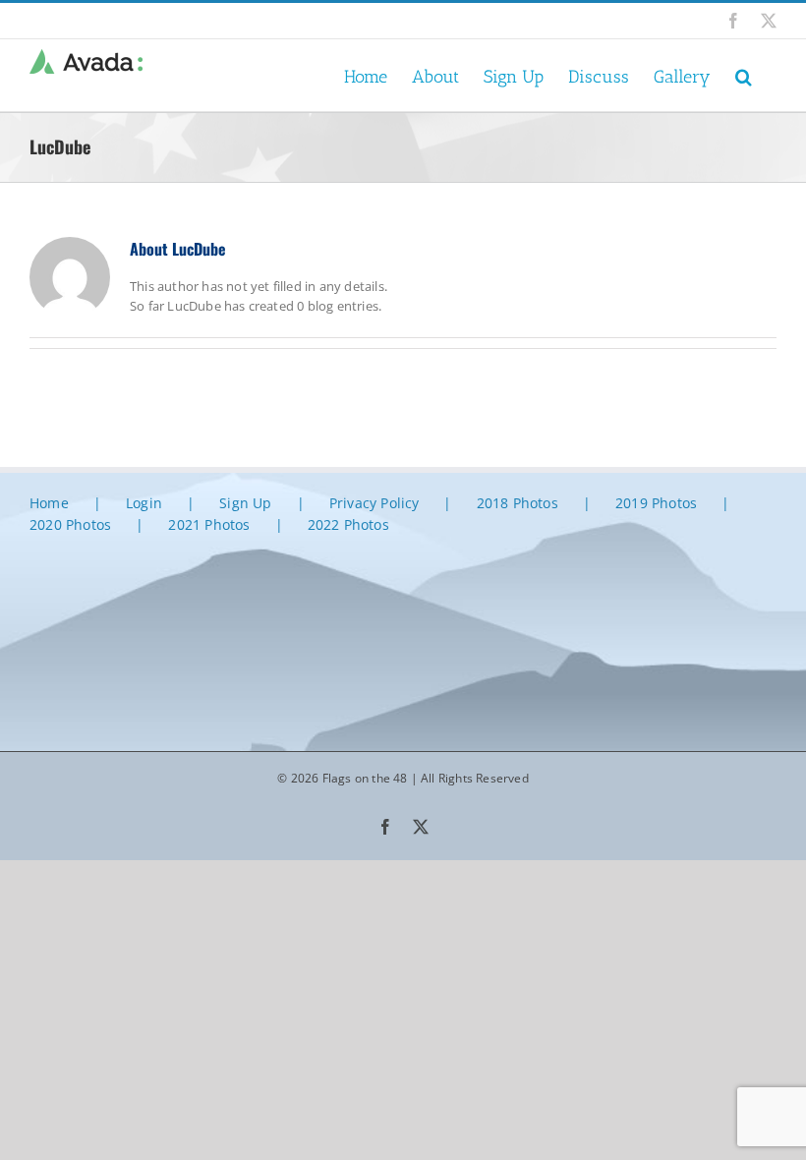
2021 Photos (209, 524)
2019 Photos (656, 502)
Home (49, 502)
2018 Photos (517, 502)
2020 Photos (70, 524)
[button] (743, 75)
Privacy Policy (374, 502)
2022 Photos (348, 524)
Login (144, 502)
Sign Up (245, 502)
